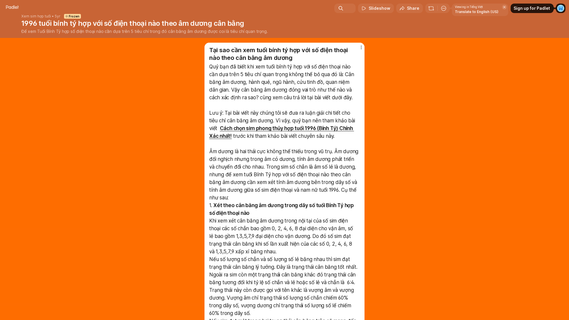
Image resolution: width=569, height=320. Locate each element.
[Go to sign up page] (560, 8)
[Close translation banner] (504, 7)
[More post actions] (361, 47)
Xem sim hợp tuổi (36, 16)
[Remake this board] (431, 8)
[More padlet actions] (444, 8)
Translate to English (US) (476, 11)
